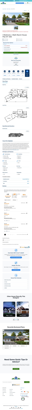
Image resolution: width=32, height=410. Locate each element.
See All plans (16, 319)
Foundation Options (15, 78)
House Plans (4, 389)
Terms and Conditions (12, 392)
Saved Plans (11, 389)
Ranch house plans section (15, 149)
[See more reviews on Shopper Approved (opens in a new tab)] (9, 210)
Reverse (27, 24)
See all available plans (23, 0)
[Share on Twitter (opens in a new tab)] (8, 210)
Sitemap (16, 406)
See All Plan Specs (27, 74)
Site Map (4, 395)
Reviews (20, 78)
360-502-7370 (24, 395)
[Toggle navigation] (30, 3)
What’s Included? (16, 54)
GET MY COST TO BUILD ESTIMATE (16, 257)
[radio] (16, 196)
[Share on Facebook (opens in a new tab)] (6, 210)
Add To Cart (16, 52)
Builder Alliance (12, 395)
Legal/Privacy (4, 392)
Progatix (21, 408)
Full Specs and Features (7, 78)
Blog (21, 389)
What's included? (5, 82)
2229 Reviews (9, 197)
